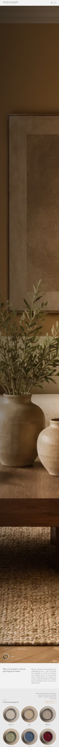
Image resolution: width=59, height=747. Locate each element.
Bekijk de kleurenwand (9, 648)
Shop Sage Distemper (21, 648)
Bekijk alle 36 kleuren (50, 701)
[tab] (54, 661)
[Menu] (54, 3)
